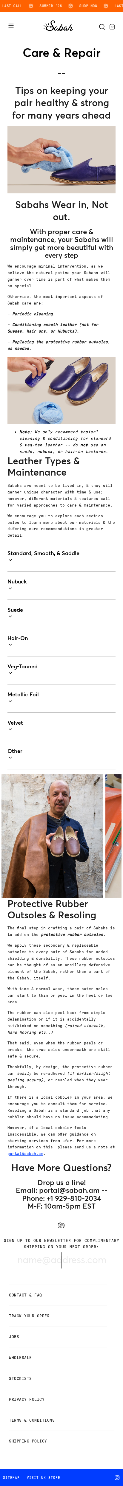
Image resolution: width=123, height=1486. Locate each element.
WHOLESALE (20, 1357)
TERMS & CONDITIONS (32, 1420)
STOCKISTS (20, 1378)
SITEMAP (11, 1478)
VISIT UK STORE (43, 1478)
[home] (58, 31)
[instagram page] (118, 1477)
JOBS (14, 1337)
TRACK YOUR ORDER (29, 1316)
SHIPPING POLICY (28, 1441)
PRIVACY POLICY (26, 1399)
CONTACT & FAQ (25, 1295)
